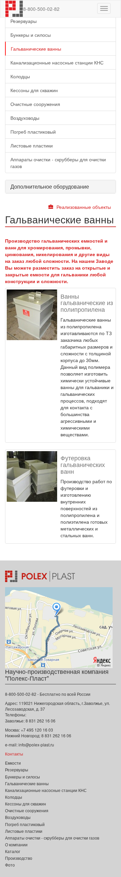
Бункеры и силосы (30, 34)
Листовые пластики (31, 145)
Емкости (13, 763)
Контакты (14, 754)
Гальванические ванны (36, 48)
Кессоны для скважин (34, 90)
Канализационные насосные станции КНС (57, 62)
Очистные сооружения (35, 104)
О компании (16, 844)
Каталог (12, 851)
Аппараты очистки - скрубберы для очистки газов (58, 162)
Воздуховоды (24, 117)
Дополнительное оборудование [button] (49, 186)
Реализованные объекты (83, 206)
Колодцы (20, 76)
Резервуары (23, 21)
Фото (10, 865)
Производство (18, 858)
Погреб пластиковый (33, 131)
